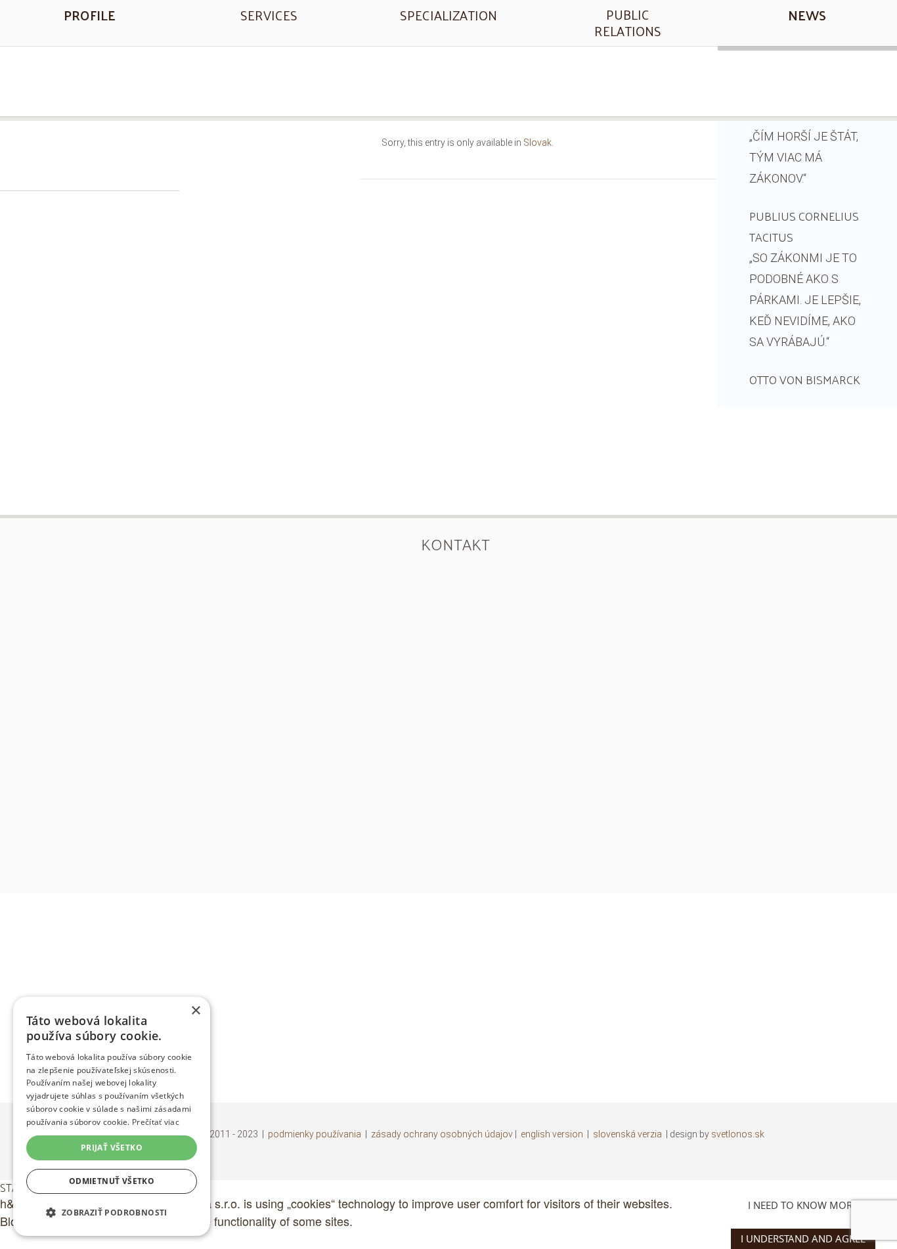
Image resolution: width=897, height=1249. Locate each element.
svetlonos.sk (737, 1134)
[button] (111, 1212)
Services (268, 15)
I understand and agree (803, 1238)
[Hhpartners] (448, 79)
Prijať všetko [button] (111, 1147)
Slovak (537, 142)
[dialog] (111, 1116)
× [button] (195, 1011)
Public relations (627, 23)
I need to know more (803, 1205)
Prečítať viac (155, 1122)
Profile (90, 15)
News (807, 15)
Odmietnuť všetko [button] (111, 1181)
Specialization (448, 15)
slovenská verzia (627, 1134)
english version (552, 1134)
